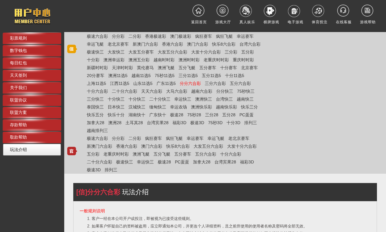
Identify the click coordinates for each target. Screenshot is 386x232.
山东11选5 (143, 83)
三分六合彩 (215, 83)
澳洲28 (115, 122)
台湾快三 (224, 99)
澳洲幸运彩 (114, 59)
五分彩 (247, 52)
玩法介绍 (18, 149)
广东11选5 (166, 83)
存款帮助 (18, 124)
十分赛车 (228, 67)
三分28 (211, 114)
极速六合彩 (97, 36)
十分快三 (116, 99)
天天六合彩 (151, 91)
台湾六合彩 (250, 44)
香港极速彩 (155, 36)
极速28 (176, 114)
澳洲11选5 (118, 75)
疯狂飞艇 (224, 36)
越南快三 (245, 99)
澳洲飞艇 (166, 67)
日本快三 (116, 107)
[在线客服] (344, 11)
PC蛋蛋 (246, 114)
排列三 (250, 122)
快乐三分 (249, 107)
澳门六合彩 (197, 44)
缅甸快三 (157, 107)
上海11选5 (96, 83)
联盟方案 (18, 112)
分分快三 (224, 91)
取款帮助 (18, 137)
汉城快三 (136, 107)
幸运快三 (182, 99)
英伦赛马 (145, 67)
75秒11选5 (165, 75)
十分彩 (93, 59)
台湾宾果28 (158, 122)
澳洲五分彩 (139, 59)
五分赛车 (207, 67)
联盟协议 (18, 100)
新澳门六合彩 (145, 44)
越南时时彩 (164, 59)
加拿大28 (95, 122)
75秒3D (215, 122)
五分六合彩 (240, 83)
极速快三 (95, 52)
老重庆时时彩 (216, 59)
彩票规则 (18, 38)
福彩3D (179, 122)
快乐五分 (95, 114)
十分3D (233, 122)
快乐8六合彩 (224, 44)
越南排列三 (97, 130)
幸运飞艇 (95, 44)
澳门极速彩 (180, 36)
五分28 (229, 114)
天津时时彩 (122, 67)
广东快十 (157, 114)
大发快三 (116, 52)
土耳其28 (134, 122)
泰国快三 (95, 107)
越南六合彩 (201, 91)
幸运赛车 (245, 36)
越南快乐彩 (226, 107)
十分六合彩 (97, 91)
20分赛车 (95, 75)
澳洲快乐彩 (201, 107)
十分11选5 (234, 75)
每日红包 (18, 62)
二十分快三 (159, 99)
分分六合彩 (190, 83)
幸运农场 (178, 107)
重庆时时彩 (243, 59)
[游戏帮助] (368, 11)
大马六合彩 (176, 91)
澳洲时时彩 (189, 59)
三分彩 (231, 52)
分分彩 (118, 36)
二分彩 (134, 36)
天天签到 (18, 75)
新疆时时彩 (97, 67)
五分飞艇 (187, 67)
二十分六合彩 (124, 91)
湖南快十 (136, 114)
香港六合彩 (172, 44)
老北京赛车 (118, 44)
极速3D (197, 122)
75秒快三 (246, 91)
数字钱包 (18, 50)
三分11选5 (188, 75)
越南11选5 (141, 75)
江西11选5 (119, 83)
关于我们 (18, 87)
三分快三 (95, 99)
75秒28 (194, 114)
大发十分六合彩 (206, 52)
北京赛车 (249, 67)
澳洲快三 (203, 99)
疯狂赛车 (203, 36)
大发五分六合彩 (172, 52)
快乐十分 (116, 114)
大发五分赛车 (141, 52)
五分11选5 (211, 75)
